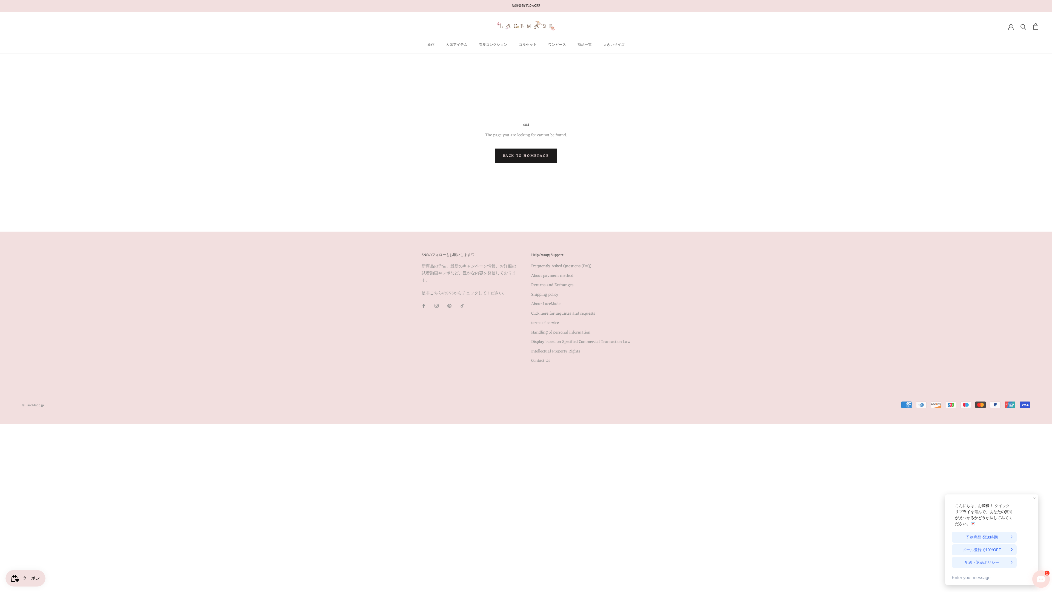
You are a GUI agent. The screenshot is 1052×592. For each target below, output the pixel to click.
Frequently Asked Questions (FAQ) (561, 266)
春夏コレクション (493, 45)
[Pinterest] (449, 306)
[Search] (1023, 26)
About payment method (552, 276)
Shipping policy (544, 295)
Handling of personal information (560, 333)
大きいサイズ (614, 45)
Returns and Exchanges (552, 285)
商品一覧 (585, 45)
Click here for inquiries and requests (563, 314)
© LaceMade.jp (33, 405)
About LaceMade (546, 304)
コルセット (528, 45)
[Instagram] (436, 306)
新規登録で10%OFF (526, 6)
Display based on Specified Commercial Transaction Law (580, 342)
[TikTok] (462, 306)
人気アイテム (456, 45)
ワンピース (557, 45)
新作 (430, 45)
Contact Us (540, 361)
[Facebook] (424, 306)
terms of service (545, 323)
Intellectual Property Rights (555, 352)
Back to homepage (526, 156)
